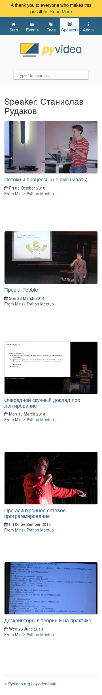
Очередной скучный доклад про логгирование (42, 402)
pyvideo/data (44, 684)
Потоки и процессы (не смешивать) (46, 179)
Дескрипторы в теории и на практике (47, 620)
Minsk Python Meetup (34, 193)
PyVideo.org (19, 684)
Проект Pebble (21, 289)
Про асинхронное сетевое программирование (35, 512)
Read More (61, 11)
